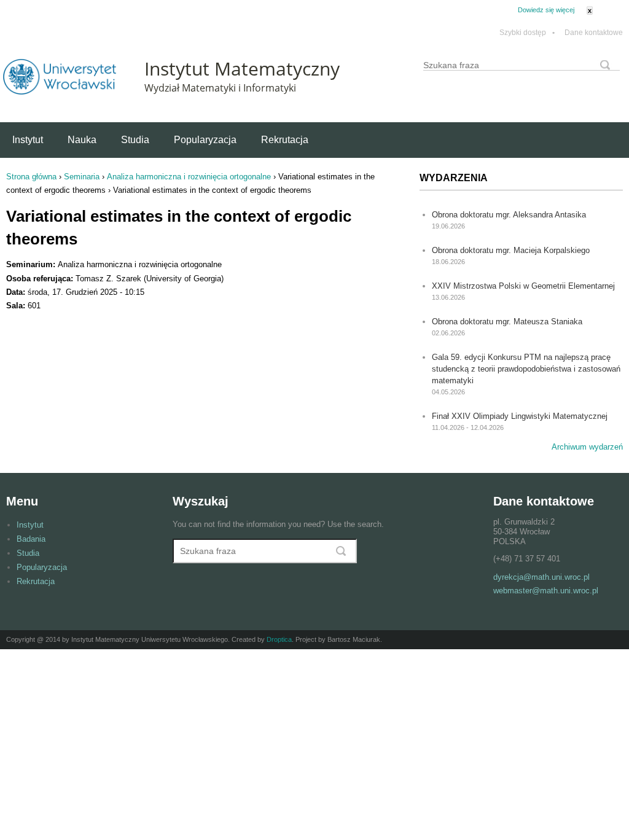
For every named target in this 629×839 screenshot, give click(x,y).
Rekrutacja (284, 140)
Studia (135, 140)
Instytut (27, 140)
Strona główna (31, 176)
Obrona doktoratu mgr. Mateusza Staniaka (507, 321)
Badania (31, 539)
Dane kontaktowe (594, 33)
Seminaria (82, 176)
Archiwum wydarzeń (587, 446)
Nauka (82, 140)
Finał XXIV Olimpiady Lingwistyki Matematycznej (520, 416)
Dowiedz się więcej (546, 10)
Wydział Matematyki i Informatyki (220, 88)
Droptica (279, 639)
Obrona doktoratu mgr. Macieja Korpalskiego (511, 250)
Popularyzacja (205, 140)
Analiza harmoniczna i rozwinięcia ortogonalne (189, 176)
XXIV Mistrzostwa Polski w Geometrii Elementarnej (523, 286)
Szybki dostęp (527, 33)
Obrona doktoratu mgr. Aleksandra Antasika (509, 214)
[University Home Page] (59, 91)
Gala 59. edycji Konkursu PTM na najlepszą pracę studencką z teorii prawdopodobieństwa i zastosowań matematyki (526, 369)
